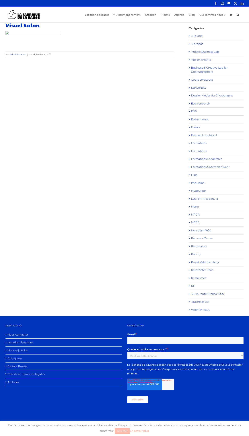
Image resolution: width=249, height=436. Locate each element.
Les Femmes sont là (204, 198)
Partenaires (199, 246)
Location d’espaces (20, 342)
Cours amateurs (202, 79)
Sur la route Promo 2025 (207, 294)
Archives (13, 382)
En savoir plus (139, 431)
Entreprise (15, 358)
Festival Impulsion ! (204, 135)
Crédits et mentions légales (26, 374)
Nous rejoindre (18, 350)
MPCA (195, 214)
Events (195, 127)
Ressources (198, 278)
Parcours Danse (201, 238)
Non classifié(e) (201, 230)
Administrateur (18, 54)
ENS (194, 111)
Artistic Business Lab (205, 51)
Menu (195, 206)
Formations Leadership (206, 159)
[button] (238, 14)
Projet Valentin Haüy (205, 262)
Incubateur (198, 190)
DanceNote (198, 87)
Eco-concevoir (200, 103)
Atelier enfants (201, 59)
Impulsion (198, 183)
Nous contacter (18, 334)
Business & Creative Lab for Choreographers (209, 69)
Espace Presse (17, 366)
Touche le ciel (200, 301)
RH (193, 286)
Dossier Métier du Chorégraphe (212, 95)
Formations (199, 143)
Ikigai (194, 175)
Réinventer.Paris (202, 270)
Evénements (199, 119)
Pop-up (196, 254)
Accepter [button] (122, 430)
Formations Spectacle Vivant (210, 167)
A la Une (197, 36)
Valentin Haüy (200, 309)
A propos (197, 44)
